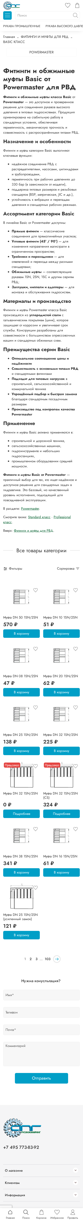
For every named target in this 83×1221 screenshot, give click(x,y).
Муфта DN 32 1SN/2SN (60, 734)
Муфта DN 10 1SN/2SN (60, 617)
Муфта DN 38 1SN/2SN (20, 856)
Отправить (41, 1078)
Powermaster (30, 508)
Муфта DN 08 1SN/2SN (20, 676)
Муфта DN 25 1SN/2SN (20, 734)
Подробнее (21, 813)
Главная (9, 36)
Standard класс (39, 517)
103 (47, 959)
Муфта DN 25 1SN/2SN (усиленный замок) (20, 916)
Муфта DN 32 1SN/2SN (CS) (60, 795)
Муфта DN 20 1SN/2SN (60, 676)
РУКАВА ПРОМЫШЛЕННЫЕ (21, 26)
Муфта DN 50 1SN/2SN (20, 617)
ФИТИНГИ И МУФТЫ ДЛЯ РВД (45, 36)
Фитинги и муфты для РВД (33, 530)
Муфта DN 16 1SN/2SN (60, 856)
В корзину (21, 633)
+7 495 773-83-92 (21, 1147)
